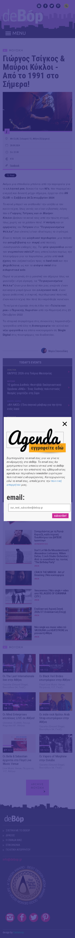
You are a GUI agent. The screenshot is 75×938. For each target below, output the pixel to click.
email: (16, 497)
